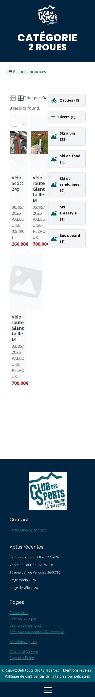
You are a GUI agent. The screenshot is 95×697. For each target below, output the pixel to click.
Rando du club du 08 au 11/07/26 (34, 557)
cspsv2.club (15, 670)
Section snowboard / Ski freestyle (37, 631)
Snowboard (70, 235)
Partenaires (19, 612)
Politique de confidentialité (27, 676)
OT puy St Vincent (24, 651)
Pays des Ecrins (22, 657)
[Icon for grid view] (21, 99)
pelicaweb (82, 676)
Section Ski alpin (23, 619)
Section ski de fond (25, 625)
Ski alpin (67, 133)
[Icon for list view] (13, 98)
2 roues (67, 100)
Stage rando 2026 (23, 580)
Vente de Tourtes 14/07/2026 (31, 564)
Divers (64, 116)
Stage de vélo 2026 (24, 587)
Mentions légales (23, 641)
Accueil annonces (29, 71)
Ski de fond (70, 155)
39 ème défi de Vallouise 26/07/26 (35, 572)
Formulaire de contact (28, 530)
